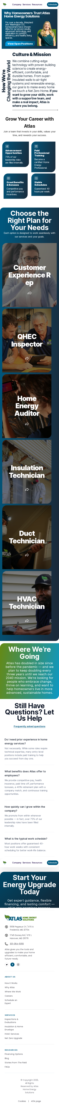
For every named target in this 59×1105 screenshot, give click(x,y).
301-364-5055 (17, 943)
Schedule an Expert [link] (11, 1002)
